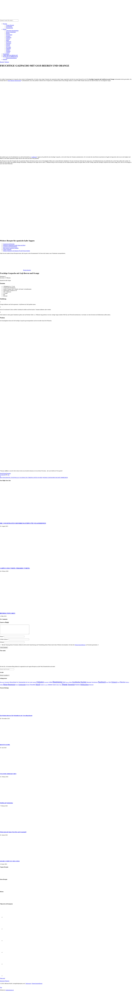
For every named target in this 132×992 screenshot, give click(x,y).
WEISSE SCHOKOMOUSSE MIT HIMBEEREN (55, 477)
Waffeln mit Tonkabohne (6, 803)
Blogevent (2, 682)
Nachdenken (6, 54)
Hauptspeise (57, 682)
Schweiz (8, 44)
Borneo (8, 33)
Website (2, 642)
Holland (8, 38)
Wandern (77, 684)
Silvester (28, 684)
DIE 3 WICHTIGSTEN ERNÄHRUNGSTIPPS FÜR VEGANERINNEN (23, 523)
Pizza (118, 682)
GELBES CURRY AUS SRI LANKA (10, 861)
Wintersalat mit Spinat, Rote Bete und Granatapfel (13, 832)
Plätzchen (122, 682)
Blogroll (5, 59)
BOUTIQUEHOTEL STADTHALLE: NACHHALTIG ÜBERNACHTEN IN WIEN (21, 477)
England (8, 36)
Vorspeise (8, 473)
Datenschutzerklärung (11, 58)
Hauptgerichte (9, 28)
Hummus (67, 682)
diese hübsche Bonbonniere (14, 80)
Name (2, 636)
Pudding (1, 684)
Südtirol (8, 49)
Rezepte (5, 23)
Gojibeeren (34, 157)
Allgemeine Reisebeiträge (12, 30)
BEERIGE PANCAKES (7, 613)
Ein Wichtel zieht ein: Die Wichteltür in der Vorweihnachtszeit (16, 715)
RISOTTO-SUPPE (5, 744)
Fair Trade (30, 682)
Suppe (54, 684)
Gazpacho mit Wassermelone (10, 246)
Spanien (8, 45)
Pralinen (127, 682)
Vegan (4, 473)
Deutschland (9, 34)
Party (110, 682)
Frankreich (8, 37)
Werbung (7, 62)
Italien (7, 40)
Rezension (11, 684)
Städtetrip (50, 684)
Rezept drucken (27, 270)
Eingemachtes (22, 682)
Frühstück (40, 682)
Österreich (8, 41)
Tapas (60, 684)
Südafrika (8, 48)
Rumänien (8, 43)
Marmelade (89, 682)
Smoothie (32, 684)
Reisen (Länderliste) (11, 32)
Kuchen (83, 682)
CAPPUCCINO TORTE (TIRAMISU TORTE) (15, 568)
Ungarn (8, 52)
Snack (1, 473)
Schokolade (22, 684)
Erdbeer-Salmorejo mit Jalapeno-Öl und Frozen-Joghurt (16, 250)
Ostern (107, 682)
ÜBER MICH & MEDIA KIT (10, 55)
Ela (8, 474)
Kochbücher (76, 682)
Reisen (4, 29)
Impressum (28, 983)
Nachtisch (102, 682)
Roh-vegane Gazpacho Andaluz (10, 248)
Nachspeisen (9, 26)
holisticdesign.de (10, 990)
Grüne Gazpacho (7, 249)
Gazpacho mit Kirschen (8, 244)
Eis (26, 682)
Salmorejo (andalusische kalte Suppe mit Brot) (14, 245)
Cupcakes (7, 682)
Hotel (64, 682)
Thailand (8, 51)
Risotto (17, 684)
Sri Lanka (8, 47)
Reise (5, 684)
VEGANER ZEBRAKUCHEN (8, 773)
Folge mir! (2, 978)
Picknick (114, 682)
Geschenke (46, 682)
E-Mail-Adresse (4, 639)
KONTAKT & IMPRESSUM (10, 56)
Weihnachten (84, 684)
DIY (17, 682)
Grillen (50, 682)
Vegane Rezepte (10, 25)
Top (1, 987)
